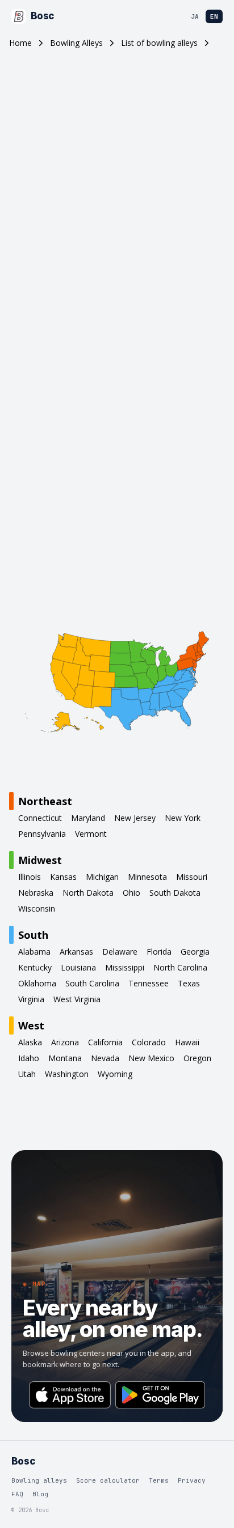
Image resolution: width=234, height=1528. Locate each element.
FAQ (17, 1494)
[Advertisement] (117, 197)
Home (20, 42)
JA (195, 16)
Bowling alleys (39, 1480)
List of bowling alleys (159, 42)
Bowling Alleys (76, 42)
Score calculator (108, 1480)
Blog (40, 1494)
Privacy (192, 1480)
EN (214, 16)
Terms (159, 1480)
